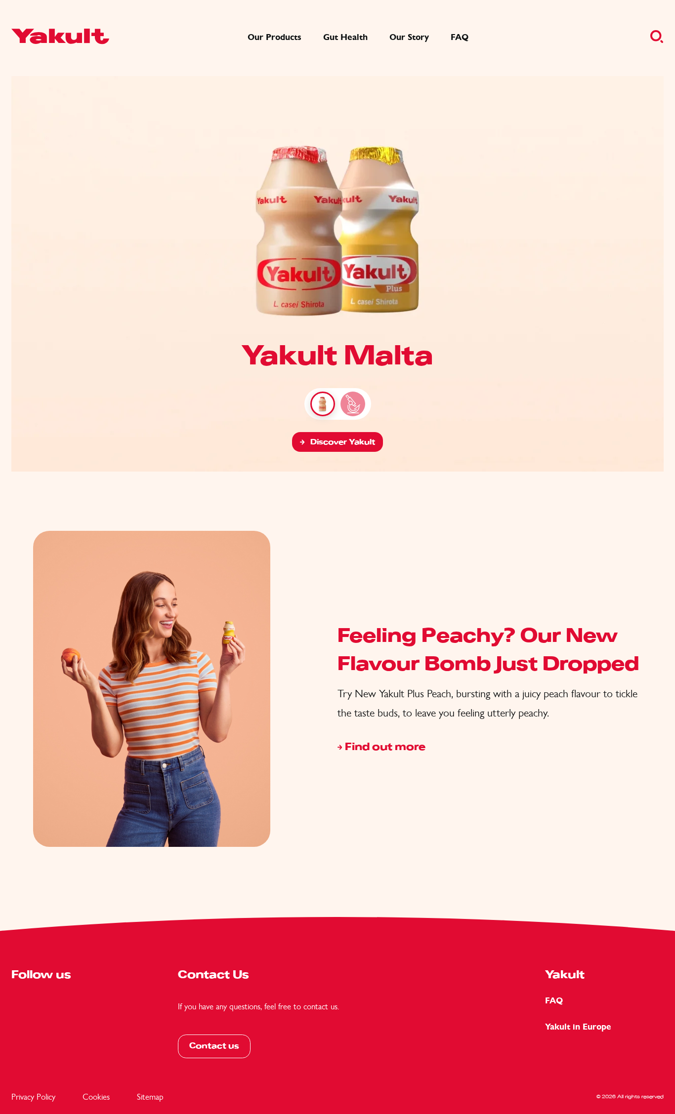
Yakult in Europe (578, 1027)
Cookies (96, 1097)
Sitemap (150, 1097)
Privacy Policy (33, 1097)
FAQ (554, 1000)
